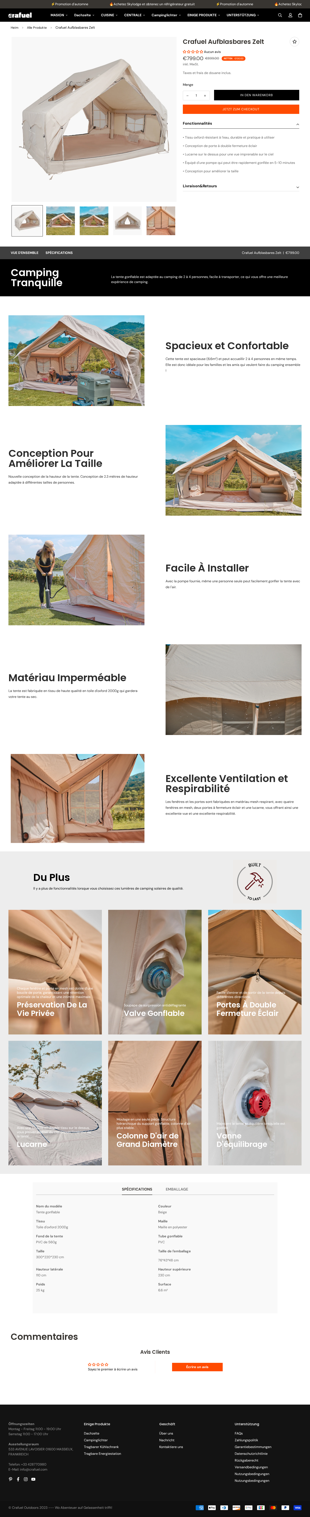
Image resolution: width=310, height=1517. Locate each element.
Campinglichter (164, 15)
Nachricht (166, 1440)
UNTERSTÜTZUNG (241, 15)
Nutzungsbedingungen (252, 1474)
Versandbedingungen (251, 1467)
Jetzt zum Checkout (240, 109)
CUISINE (107, 15)
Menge (188, 84)
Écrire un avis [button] (197, 1367)
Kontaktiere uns (171, 1447)
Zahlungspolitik (246, 1440)
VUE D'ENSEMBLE (24, 253)
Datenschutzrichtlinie (251, 1453)
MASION (57, 15)
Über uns (166, 1433)
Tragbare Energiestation (102, 1453)
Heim (14, 28)
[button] (193, 52)
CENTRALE (133, 15)
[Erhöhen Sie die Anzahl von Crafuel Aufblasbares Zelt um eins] (205, 96)
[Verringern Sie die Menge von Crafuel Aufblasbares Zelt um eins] (187, 96)
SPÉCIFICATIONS (59, 253)
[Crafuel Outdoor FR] (20, 15)
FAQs (239, 1433)
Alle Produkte (37, 28)
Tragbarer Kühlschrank (101, 1447)
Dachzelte (82, 15)
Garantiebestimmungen (253, 1447)
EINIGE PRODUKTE (202, 15)
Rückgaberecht (246, 1460)
